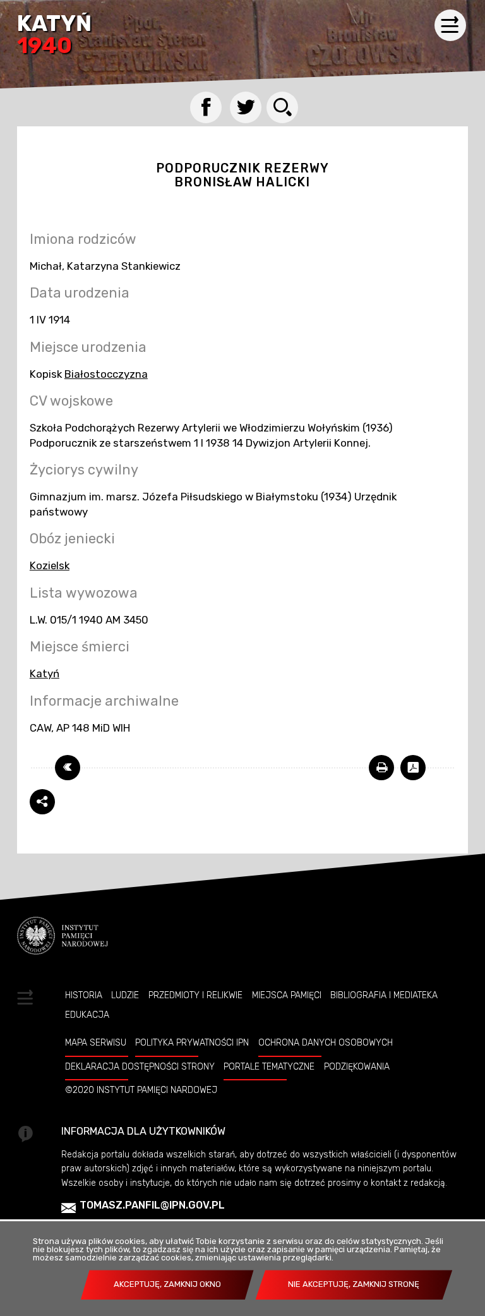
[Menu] (450, 25)
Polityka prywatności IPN (192, 1042)
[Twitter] (245, 107)
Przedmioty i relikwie (195, 995)
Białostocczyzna (106, 374)
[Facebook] (206, 107)
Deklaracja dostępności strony (140, 1066)
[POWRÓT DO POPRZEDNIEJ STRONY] (67, 767)
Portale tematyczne (269, 1066)
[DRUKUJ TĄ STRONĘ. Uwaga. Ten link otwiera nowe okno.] (381, 767)
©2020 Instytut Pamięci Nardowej (141, 1090)
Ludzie (125, 995)
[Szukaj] (282, 107)
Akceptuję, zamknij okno (167, 1284)
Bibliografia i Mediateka (384, 995)
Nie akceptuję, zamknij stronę (353, 1284)
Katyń (54, 36)
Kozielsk (49, 565)
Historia (83, 995)
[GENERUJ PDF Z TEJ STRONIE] (413, 767)
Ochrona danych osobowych (325, 1042)
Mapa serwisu (95, 1042)
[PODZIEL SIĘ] (42, 801)
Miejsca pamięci (286, 995)
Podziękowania (357, 1066)
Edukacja (87, 1015)
